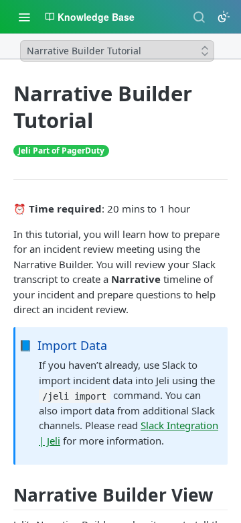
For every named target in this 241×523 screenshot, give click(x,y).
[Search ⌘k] (199, 16)
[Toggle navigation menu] (24, 16)
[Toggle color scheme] (223, 16)
